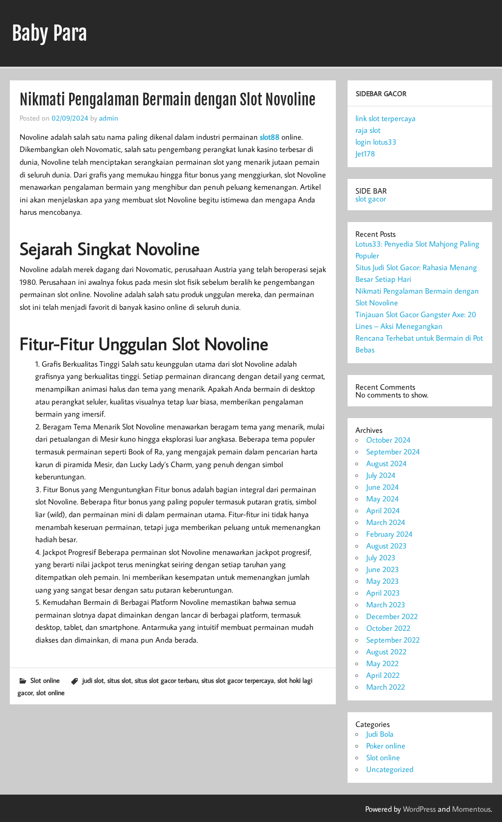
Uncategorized (389, 769)
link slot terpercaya (385, 118)
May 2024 (382, 498)
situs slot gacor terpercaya (237, 680)
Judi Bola (380, 734)
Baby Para (49, 33)
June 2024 (382, 487)
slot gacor (370, 198)
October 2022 (388, 628)
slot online (50, 692)
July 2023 (381, 557)
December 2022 (392, 616)
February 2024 (389, 534)
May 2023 (382, 581)
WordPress (419, 809)
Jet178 (365, 153)
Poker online (385, 745)
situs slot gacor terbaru (166, 680)
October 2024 (388, 440)
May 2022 (382, 663)
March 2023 (385, 604)
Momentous (471, 809)
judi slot (93, 680)
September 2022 (393, 640)
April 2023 (383, 593)
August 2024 (386, 463)
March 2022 (385, 687)
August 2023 (386, 545)
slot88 (269, 137)
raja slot (367, 130)
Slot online (45, 680)
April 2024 (383, 510)
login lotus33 (376, 142)
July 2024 (380, 475)
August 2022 (386, 651)
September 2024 (393, 451)
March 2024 (385, 522)
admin (108, 118)
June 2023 (382, 569)
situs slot (119, 680)
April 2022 (383, 675)
